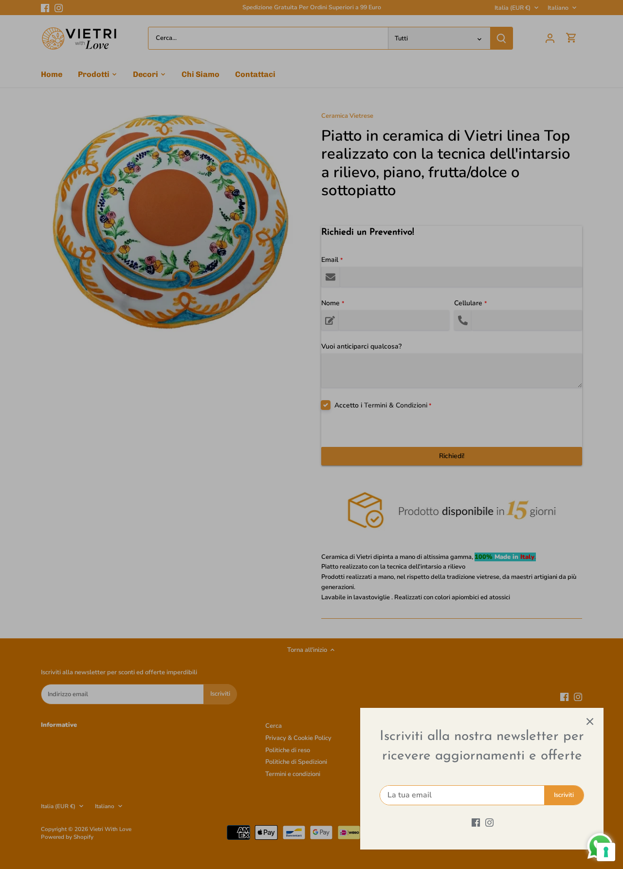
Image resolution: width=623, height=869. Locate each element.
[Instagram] (489, 822)
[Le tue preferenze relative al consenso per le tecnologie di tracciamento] (606, 852)
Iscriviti (564, 795)
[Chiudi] (590, 721)
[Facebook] (476, 822)
